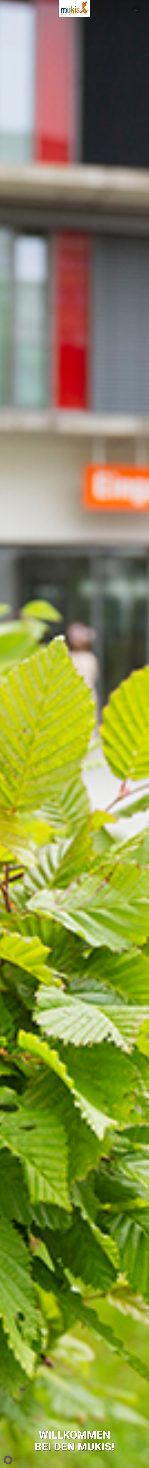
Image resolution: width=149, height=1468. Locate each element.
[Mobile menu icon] (136, 9)
